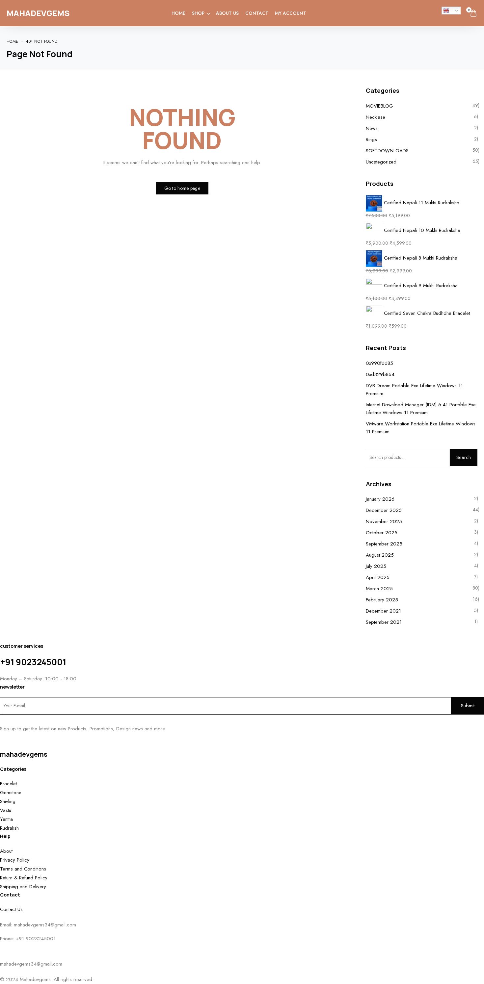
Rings (371, 139)
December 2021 (383, 611)
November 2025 (384, 521)
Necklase (375, 117)
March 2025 (379, 588)
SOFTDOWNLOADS (387, 150)
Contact (256, 13)
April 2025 (378, 577)
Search (463, 457)
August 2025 (380, 555)
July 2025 (376, 566)
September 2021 (384, 622)
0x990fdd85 (379, 363)
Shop (198, 13)
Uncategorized (381, 161)
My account (290, 13)
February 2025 (382, 599)
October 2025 (381, 532)
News (372, 128)
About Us (227, 13)
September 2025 (384, 543)
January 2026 (380, 499)
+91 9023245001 (33, 662)
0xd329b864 (380, 374)
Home (178, 13)
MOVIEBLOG (379, 106)
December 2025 (384, 510)
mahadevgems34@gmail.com (45, 924)
